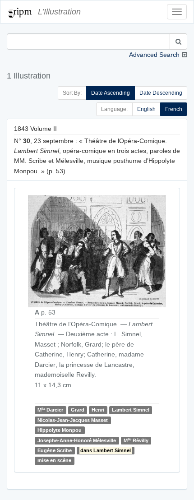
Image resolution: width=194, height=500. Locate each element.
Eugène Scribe (54, 450)
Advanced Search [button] (154, 54)
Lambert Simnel (130, 409)
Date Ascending (110, 93)
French (173, 109)
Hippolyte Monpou (59, 430)
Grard (77, 409)
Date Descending (160, 93)
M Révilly (136, 440)
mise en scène (54, 460)
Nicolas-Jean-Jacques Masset (72, 420)
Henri (98, 409)
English (146, 109)
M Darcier (50, 410)
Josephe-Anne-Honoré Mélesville (76, 440)
